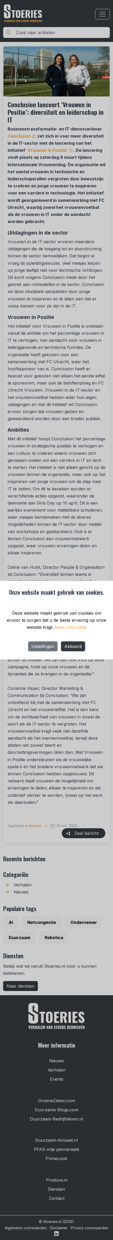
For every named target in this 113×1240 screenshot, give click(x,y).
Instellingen (43, 646)
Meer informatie (70, 627)
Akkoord (73, 646)
